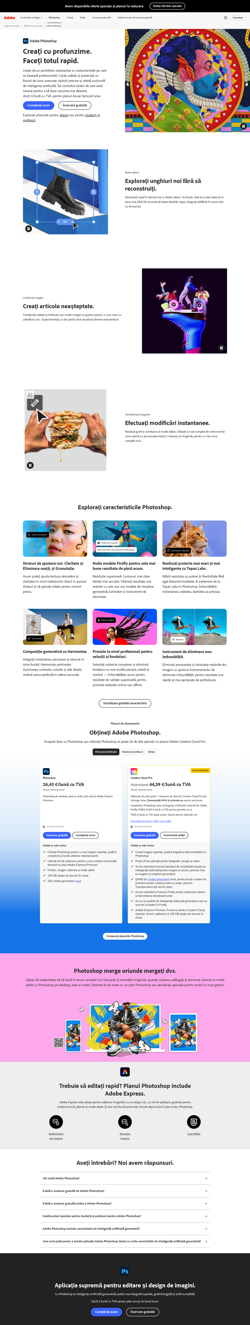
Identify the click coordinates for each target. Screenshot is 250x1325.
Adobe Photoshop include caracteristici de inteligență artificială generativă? (91, 1229)
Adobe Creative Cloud (33, 26)
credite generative (158, 879)
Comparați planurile (101, 17)
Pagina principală (12, 26)
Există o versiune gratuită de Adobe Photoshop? (73, 1191)
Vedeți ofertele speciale (167, 6)
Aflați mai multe (162, 821)
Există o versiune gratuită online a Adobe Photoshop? (77, 1203)
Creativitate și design (30, 17)
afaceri (64, 115)
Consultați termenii (141, 821)
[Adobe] (9, 17)
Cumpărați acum (38, 105)
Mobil (82, 17)
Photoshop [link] (54, 17)
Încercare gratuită (75, 105)
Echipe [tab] (151, 751)
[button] (225, 17)
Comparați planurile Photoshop (125, 936)
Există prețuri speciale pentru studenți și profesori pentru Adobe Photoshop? (92, 1216)
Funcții (70, 17)
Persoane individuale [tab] (106, 751)
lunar (78, 881)
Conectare (238, 17)
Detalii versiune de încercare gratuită (135, 17)
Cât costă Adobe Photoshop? (61, 1178)
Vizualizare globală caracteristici (125, 703)
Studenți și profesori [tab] (132, 751)
